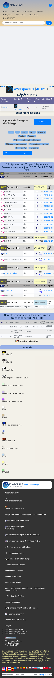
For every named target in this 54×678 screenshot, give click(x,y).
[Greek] (38, 668)
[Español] (24, 668)
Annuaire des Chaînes (13, 582)
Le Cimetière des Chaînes (14, 596)
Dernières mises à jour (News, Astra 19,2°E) (23, 541)
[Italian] (27, 668)
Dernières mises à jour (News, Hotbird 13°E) (24, 535)
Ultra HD (41, 132)
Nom (6, 177)
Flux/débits (34, 148)
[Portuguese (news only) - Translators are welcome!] (21, 668)
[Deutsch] (12, 668)
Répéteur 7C (21, 148)
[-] (18, 11)
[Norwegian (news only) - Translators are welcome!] (18, 668)
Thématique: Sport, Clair (14, 629)
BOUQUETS (8, 15)
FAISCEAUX (20, 15)
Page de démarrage (31, 485)
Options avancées (43, 122)
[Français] (6, 668)
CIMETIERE (33, 15)
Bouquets (8, 588)
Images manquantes (12, 602)
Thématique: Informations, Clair (16, 631)
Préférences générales (13, 501)
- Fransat (13, 590)
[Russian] (50, 668)
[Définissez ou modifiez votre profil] (50, 5)
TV (17, 132)
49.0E (3, 87)
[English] (3, 668)
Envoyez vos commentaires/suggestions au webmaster (25, 515)
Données (31, 136)
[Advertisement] (27, 55)
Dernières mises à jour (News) (18, 520)
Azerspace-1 (24, 89)
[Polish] (30, 668)
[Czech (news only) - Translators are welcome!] (32, 668)
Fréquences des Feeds (13, 641)
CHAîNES (39, 11)
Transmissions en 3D (15, 614)
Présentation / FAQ (12, 493)
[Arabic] (44, 668)
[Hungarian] (9, 670)
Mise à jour (48, 177)
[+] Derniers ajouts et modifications (27, 140)
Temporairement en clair (39, 144)
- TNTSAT (36, 588)
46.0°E (41, 89)
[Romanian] (6, 670)
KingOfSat (44, 675)
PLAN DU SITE (9, 18)
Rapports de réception (13, 577)
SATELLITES (27, 11)
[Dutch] (9, 668)
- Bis (42, 588)
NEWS (5, 11)
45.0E (51, 87)
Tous (11, 132)
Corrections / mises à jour (28, 341)
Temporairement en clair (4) (19, 559)
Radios (22, 136)
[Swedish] (15, 668)
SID (36, 177)
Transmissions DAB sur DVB (15, 620)
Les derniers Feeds (12, 643)
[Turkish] (47, 668)
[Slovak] (35, 668)
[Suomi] (41, 668)
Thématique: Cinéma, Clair (15, 633)
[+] (13, 11)
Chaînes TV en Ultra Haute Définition (23, 608)
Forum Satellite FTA (12, 645)
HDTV (24, 132)
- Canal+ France (26, 588)
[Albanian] (12, 670)
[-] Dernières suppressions (16, 144)
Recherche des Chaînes (15, 565)
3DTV (32, 132)
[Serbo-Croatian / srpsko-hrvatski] (3, 670)
